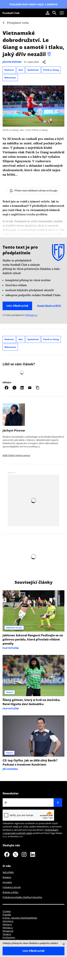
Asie (21, 69)
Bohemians (10, 77)
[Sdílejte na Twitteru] (14, 388)
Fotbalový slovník (12, 887)
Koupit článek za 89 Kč (49, 305)
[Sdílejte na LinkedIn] (22, 388)
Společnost (33, 69)
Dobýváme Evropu (14, 627)
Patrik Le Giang (51, 69)
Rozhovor (9, 69)
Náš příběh (8, 872)
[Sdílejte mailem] (30, 388)
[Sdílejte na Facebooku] (6, 388)
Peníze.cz (7, 924)
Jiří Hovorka (10, 769)
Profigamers (9, 937)
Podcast (9, 752)
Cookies (7, 911)
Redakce (7, 877)
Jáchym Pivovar (12, 61)
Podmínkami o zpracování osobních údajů (30, 831)
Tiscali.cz (7, 934)
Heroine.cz (8, 921)
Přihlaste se (31, 315)
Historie (9, 692)
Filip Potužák (11, 648)
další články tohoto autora (16, 455)
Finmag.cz (8, 927)
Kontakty (7, 882)
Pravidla (7, 914)
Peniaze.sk (8, 930)
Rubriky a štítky (10, 892)
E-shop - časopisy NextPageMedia (20, 917)
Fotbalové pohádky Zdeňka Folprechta (22, 897)
